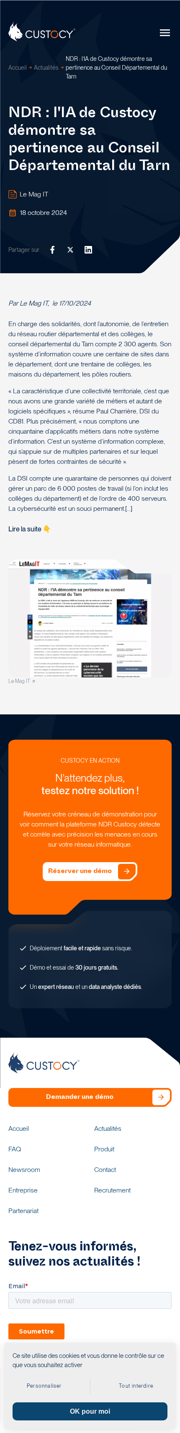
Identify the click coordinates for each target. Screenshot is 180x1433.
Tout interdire (136, 1386)
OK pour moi (90, 1411)
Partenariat (23, 1211)
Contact (105, 1170)
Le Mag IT (34, 194)
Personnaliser (44, 1386)
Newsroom (24, 1170)
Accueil (17, 67)
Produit (104, 1149)
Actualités (46, 67)
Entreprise (23, 1190)
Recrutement (112, 1190)
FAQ (14, 1149)
